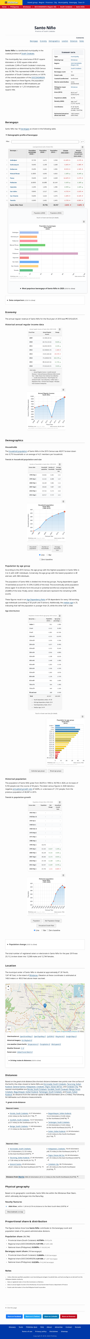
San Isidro (13, 191)
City (55, 2)
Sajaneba (13, 187)
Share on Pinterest (68, 1316)
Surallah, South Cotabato (58, 1089)
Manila (21, 1177)
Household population (33, 547)
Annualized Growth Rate (46, 925)
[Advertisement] (45, 16)
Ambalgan (13, 160)
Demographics (54, 41)
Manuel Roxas (15, 173)
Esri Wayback (26, 1040)
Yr (21, 1048)
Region (41, 2)
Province (49, 2)
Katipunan (13, 169)
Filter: (8, 141)
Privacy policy (40, 1331)
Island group (32, 2)
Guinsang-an (14, 165)
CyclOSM (50, 1036)
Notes (81, 41)
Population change (17, 944)
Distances (73, 41)
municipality (75, 56)
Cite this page (12, 1308)
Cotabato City (72, 1087)
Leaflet (58, 1031)
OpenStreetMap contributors (69, 1031)
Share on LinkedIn (50, 1316)
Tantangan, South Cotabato (50, 1092)
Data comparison (16, 300)
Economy (43, 41)
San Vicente (14, 196)
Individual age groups (38, 771)
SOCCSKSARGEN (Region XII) (45, 7)
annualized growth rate (22, 789)
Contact (69, 1327)
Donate (78, 1327)
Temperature (32, 1044)
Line (42, 555)
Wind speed (55, 1044)
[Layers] (9, 1028)
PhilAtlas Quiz (31, 1327)
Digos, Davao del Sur (53, 1087)
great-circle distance (16, 1102)
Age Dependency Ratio (36, 599)
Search (81, 2)
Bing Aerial (59, 1036)
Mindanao (27, 7)
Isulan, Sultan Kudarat (56, 1131)
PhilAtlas (13, 2)
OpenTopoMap (39, 1036)
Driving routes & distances (20, 1060)
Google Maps (70, 1036)
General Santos (19, 1087)
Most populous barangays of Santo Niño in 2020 (43, 288)
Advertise (59, 1327)
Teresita (12, 200)
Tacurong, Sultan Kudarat (19, 1158)
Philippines (14, 7)
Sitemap (64, 1331)
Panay (12, 178)
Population (36, 921)
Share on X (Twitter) (33, 1316)
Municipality (63, 2)
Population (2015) (55, 213)
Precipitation (44, 1044)
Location (65, 41)
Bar (50, 555)
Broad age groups (55, 771)
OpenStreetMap (25, 1036)
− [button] (8, 989)
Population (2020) (39, 213)
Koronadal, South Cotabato (55, 1084)
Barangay (73, 2)
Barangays (34, 41)
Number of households (45, 547)
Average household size (57, 548)
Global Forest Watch (24, 1052)
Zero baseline (47, 559)
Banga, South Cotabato (19, 1126)
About (49, 1327)
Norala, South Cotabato (37, 1089)
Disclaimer (54, 1331)
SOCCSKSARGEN (38, 77)
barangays (25, 129)
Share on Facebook (14, 1316)
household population (18, 451)
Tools (21, 1327)
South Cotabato (66, 7)
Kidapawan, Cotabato (35, 1087)
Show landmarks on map (15, 1212)
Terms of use (27, 1331)
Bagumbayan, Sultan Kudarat (26, 1092)
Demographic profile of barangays (23, 135)
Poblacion (13, 182)
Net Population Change (52, 921)
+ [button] (8, 986)
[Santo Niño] (45, 1006)
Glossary (12, 1327)
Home (4, 7)
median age (68, 602)
